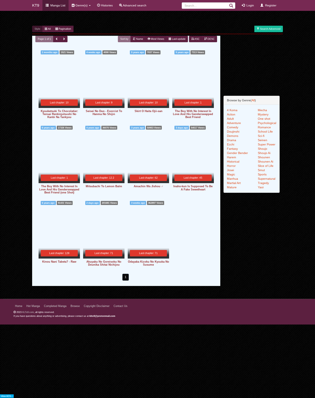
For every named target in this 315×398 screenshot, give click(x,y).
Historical (233, 161)
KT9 (35, 5)
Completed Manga (55, 306)
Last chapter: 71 (103, 253)
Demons (232, 136)
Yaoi (261, 187)
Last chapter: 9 (103, 102)
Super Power (266, 144)
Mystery (263, 114)
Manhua (232, 178)
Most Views (157, 38)
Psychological (267, 123)
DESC (211, 38)
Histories (106, 5)
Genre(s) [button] (81, 5)
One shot (264, 118)
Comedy (232, 127)
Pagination (64, 28)
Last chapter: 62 (148, 177)
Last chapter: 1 (193, 102)
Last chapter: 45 (193, 177)
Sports (262, 174)
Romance (264, 127)
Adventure (234, 123)
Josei (230, 170)
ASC (197, 38)
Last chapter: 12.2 (103, 177)
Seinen (262, 140)
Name (139, 38)
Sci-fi (261, 136)
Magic (231, 174)
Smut (261, 170)
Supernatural (266, 178)
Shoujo (262, 148)
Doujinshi (233, 131)
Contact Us (121, 306)
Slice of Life (265, 166)
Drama (231, 140)
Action (231, 114)
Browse (75, 306)
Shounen (264, 157)
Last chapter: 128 (59, 253)
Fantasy (232, 148)
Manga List (57, 5)
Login (249, 5)
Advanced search (134, 5)
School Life (265, 131)
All (49, 28)
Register (269, 5)
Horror (231, 166)
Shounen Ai (265, 161)
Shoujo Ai (264, 153)
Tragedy (263, 183)
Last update (178, 38)
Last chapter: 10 (59, 102)
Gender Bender (237, 153)
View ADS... (7, 396)
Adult (230, 118)
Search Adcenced (269, 28)
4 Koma (232, 110)
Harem (231, 157)
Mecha (262, 110)
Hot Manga (33, 306)
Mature (232, 187)
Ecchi (230, 144)
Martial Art (234, 183)
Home (18, 306)
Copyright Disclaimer (97, 306)
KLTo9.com (28, 312)
